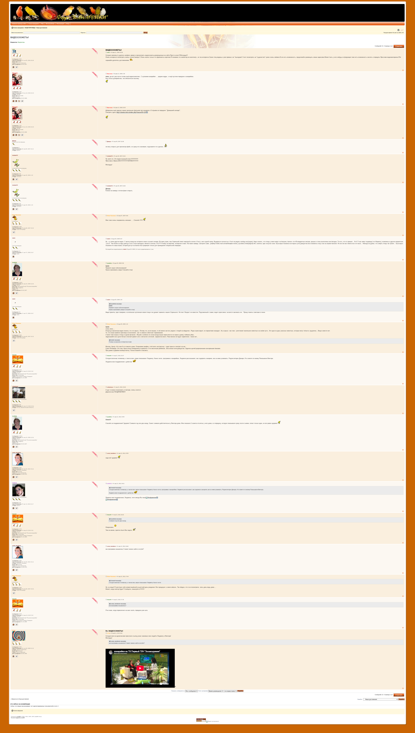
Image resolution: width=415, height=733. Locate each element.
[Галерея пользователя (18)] (16, 381)
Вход (67, 23)
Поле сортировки (203, 691)
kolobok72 (110, 156)
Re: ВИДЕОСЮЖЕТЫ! (114, 631)
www (108, 52)
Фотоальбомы (50, 23)
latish (108, 238)
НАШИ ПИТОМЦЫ (30, 27)
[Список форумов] (60, 13)
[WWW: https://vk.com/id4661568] (13, 101)
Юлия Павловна (111, 215)
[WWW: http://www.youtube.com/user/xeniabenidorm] (13, 477)
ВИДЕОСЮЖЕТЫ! (19, 37)
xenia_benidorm (111, 453)
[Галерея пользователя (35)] (13, 410)
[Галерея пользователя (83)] (16, 477)
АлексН (109, 355)
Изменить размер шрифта (402, 30)
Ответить (396, 45)
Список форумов (33, 23)
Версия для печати (398, 30)
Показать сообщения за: (178, 691)
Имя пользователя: (17, 32)
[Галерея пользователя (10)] (16, 508)
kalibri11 (109, 483)
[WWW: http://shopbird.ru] (13, 381)
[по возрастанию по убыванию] (234, 691)
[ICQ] (13, 67)
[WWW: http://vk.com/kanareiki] (13, 293)
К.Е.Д (108, 633)
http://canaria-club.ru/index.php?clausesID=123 (131, 112)
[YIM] (19, 101)
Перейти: (359, 699)
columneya (110, 387)
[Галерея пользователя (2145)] (22, 101)
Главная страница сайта (19, 23)
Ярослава (109, 73)
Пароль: (83, 32)
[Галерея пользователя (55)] (16, 293)
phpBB (19, 716)
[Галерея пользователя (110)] (16, 67)
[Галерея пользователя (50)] (16, 656)
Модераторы (21, 42)
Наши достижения (41, 27)
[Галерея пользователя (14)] (13, 232)
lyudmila (109, 263)
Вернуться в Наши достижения (20, 699)
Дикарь (109, 141)
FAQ (42, 23)
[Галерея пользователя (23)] (16, 179)
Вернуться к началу (403, 70)
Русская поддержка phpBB (18, 717)
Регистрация (60, 23)
